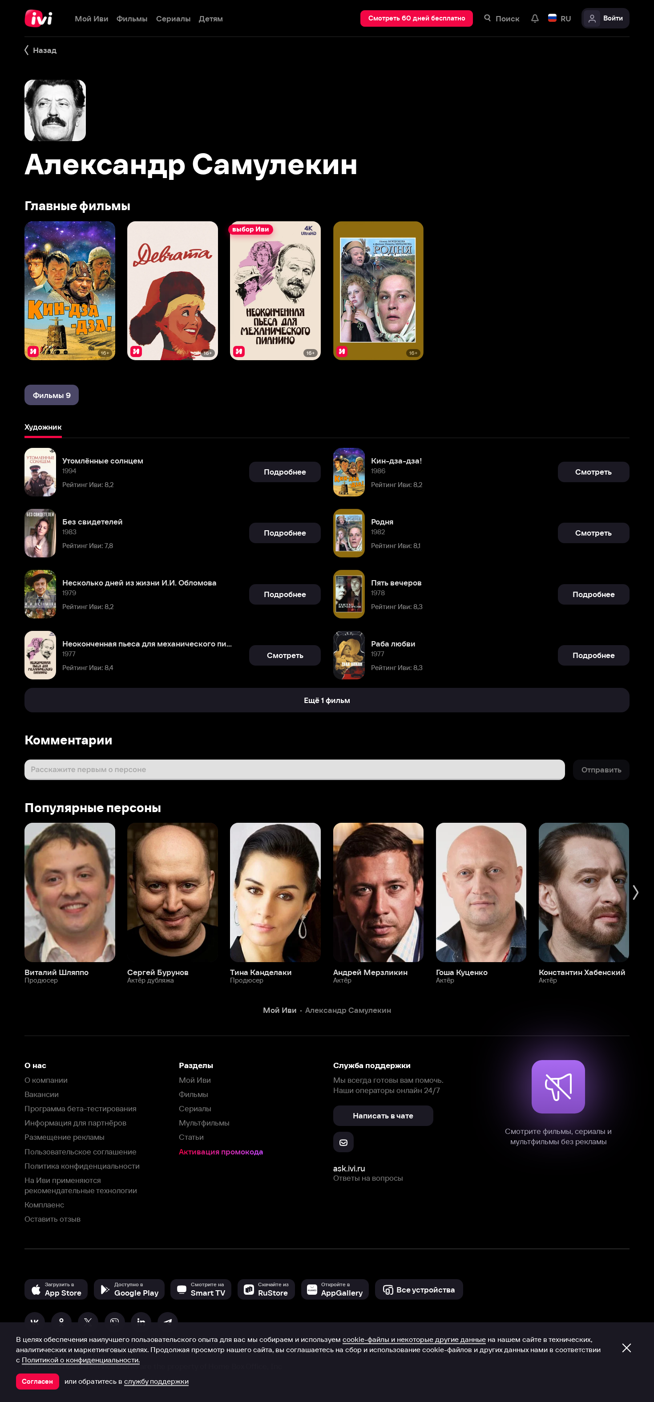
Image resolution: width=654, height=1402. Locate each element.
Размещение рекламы (64, 1137)
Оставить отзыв (52, 1219)
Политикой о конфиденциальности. (81, 1360)
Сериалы (195, 1108)
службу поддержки (156, 1381)
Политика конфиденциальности (82, 1166)
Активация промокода (221, 1151)
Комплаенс (44, 1204)
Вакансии (41, 1094)
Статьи (191, 1137)
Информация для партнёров (75, 1122)
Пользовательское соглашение (80, 1151)
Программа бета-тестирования (80, 1108)
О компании (46, 1080)
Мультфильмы (204, 1122)
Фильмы (193, 1094)
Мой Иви (195, 1080)
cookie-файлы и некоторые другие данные (414, 1339)
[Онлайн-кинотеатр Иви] (41, 18)
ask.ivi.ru (349, 1168)
